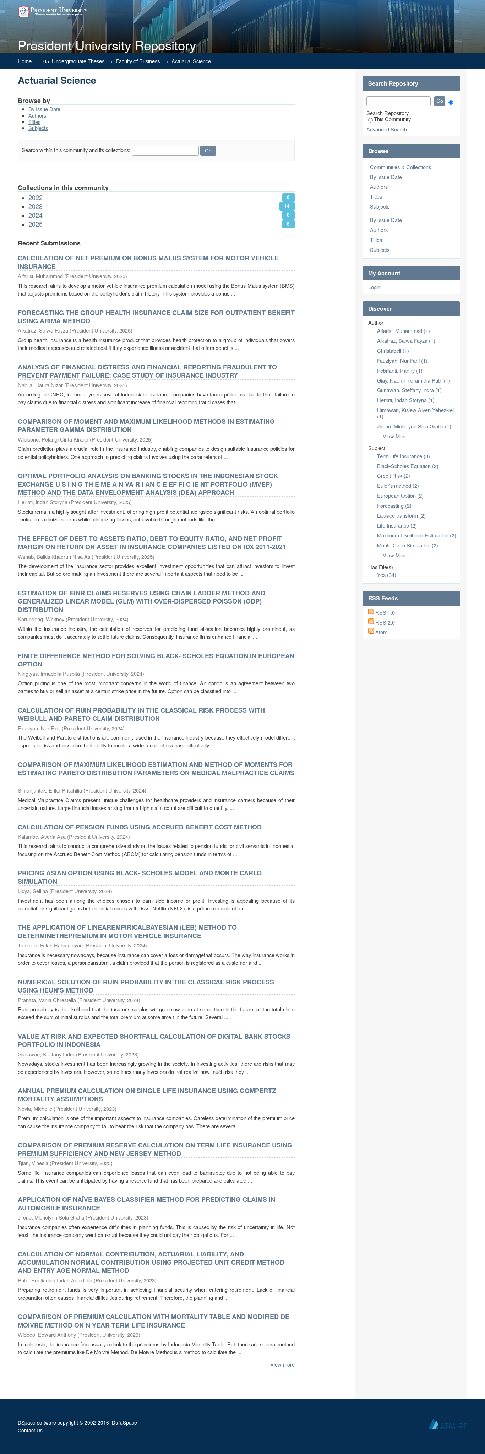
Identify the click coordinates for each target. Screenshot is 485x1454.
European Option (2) (400, 495)
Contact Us (30, 1430)
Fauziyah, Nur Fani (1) (402, 360)
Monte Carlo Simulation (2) (407, 545)
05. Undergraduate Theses (73, 61)
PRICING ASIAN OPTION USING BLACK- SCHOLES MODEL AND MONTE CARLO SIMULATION (140, 877)
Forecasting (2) (394, 505)
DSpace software (37, 1422)
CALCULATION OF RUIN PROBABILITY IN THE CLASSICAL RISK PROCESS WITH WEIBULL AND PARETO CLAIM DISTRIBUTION (141, 714)
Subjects (38, 127)
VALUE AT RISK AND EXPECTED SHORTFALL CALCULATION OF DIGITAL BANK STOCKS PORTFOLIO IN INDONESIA (154, 1040)
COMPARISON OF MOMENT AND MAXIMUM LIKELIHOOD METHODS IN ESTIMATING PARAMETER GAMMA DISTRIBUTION (146, 425)
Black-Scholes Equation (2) (407, 466)
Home (25, 61)
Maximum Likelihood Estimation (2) (416, 535)
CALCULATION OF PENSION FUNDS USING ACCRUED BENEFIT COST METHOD (140, 827)
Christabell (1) (393, 350)
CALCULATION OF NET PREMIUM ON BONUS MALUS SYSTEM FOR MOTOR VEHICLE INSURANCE (148, 262)
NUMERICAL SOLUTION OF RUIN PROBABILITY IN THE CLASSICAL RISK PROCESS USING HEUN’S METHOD (146, 986)
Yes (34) (386, 574)
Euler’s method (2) (398, 485)
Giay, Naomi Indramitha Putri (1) (413, 380)
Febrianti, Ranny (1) (400, 370)
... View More (392, 436)
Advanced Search (386, 129)
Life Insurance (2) (397, 525)
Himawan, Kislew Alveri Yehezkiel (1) (415, 413)
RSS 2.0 (385, 622)
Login (374, 287)
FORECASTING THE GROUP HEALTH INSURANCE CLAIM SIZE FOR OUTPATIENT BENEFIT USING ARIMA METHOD (156, 316)
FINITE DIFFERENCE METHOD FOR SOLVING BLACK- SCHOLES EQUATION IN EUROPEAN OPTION (156, 660)
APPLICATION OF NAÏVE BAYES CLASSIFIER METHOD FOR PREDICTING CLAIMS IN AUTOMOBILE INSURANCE (146, 1203)
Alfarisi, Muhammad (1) (403, 330)
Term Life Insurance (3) (403, 456)
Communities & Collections (400, 167)
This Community (392, 119)
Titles (34, 121)
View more (282, 1364)
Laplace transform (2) (401, 515)
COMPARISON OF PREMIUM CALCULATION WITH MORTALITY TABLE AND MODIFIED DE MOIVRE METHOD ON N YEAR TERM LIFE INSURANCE (153, 1320)
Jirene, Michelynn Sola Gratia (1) (414, 426)
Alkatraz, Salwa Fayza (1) (406, 340)
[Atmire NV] (447, 1425)
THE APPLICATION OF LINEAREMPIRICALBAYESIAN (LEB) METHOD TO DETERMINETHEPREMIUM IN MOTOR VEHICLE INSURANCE (127, 931)
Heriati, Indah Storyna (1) (406, 400)
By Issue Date (44, 109)
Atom (381, 632)
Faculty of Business (138, 61)
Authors (37, 115)
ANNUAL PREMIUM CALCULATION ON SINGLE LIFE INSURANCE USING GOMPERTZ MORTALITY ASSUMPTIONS (147, 1094)
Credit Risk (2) (393, 475)
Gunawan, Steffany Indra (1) (409, 390)
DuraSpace (124, 1422)
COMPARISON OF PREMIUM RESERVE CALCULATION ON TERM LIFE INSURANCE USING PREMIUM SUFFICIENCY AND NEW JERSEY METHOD (155, 1149)
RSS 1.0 (385, 612)
